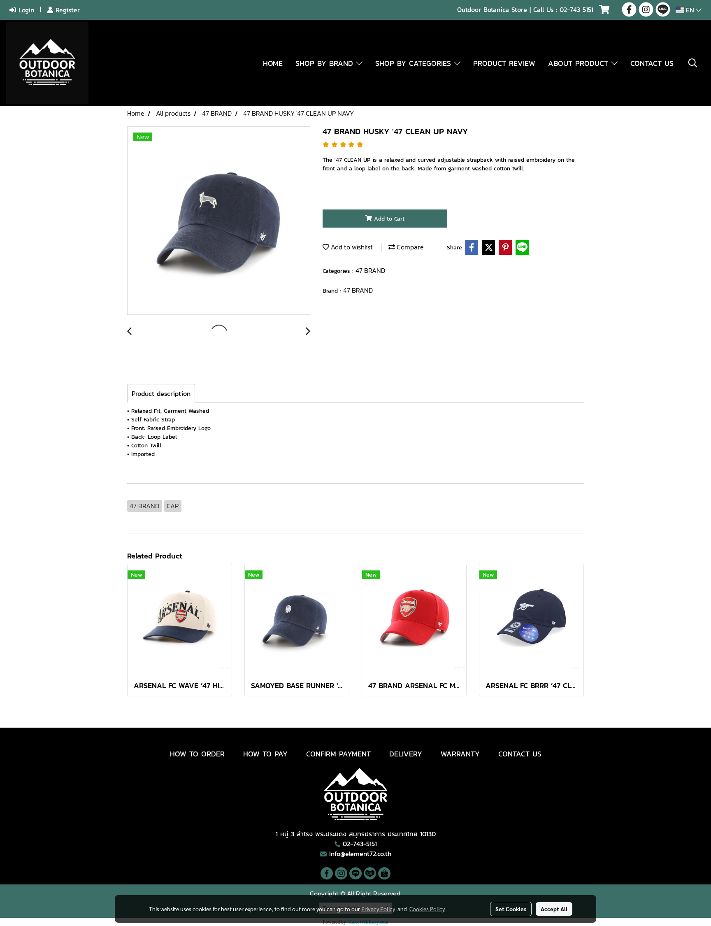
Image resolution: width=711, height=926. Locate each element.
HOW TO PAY (265, 753)
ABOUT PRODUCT (579, 63)
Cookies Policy (427, 908)
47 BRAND (370, 270)
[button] (693, 63)
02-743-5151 (360, 844)
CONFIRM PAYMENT (338, 753)
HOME (273, 63)
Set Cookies (510, 908)
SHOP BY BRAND (325, 63)
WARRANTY (460, 753)
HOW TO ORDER (197, 753)
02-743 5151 (576, 9)
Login (25, 10)
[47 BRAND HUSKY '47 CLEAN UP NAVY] (219, 221)
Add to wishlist (351, 247)
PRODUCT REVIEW (504, 63)
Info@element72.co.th (360, 854)
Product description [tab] (161, 393)
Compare (409, 247)
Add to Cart (388, 218)
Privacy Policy (378, 908)
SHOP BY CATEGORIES (414, 63)
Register (66, 10)
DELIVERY (405, 753)
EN (690, 10)
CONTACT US (652, 63)
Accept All (554, 908)
